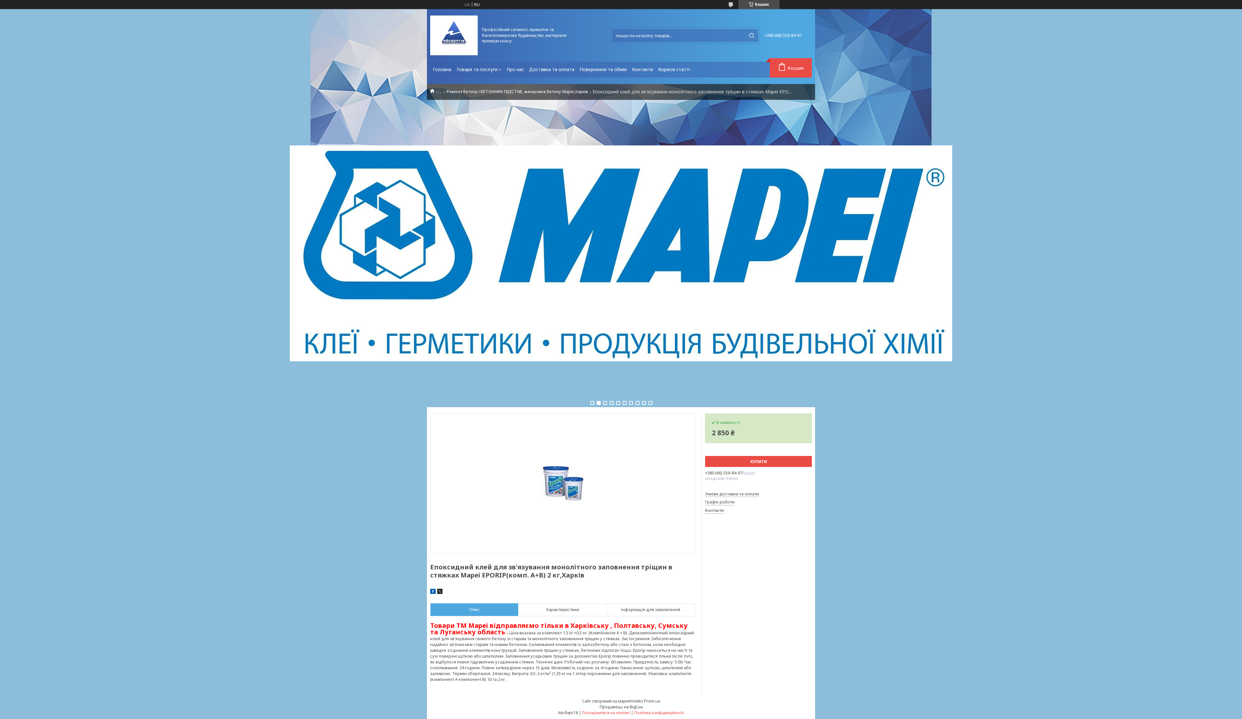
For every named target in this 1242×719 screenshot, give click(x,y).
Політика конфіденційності (659, 712)
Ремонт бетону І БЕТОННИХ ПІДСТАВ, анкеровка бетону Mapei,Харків (517, 91)
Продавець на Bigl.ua (621, 707)
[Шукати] (751, 35)
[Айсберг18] (454, 35)
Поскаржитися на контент (606, 712)
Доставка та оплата (551, 69)
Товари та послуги (476, 69)
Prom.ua (652, 701)
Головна (442, 69)
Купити (758, 461)
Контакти (642, 69)
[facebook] (433, 592)
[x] (439, 592)
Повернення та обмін (603, 69)
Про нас (515, 69)
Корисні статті (674, 69)
